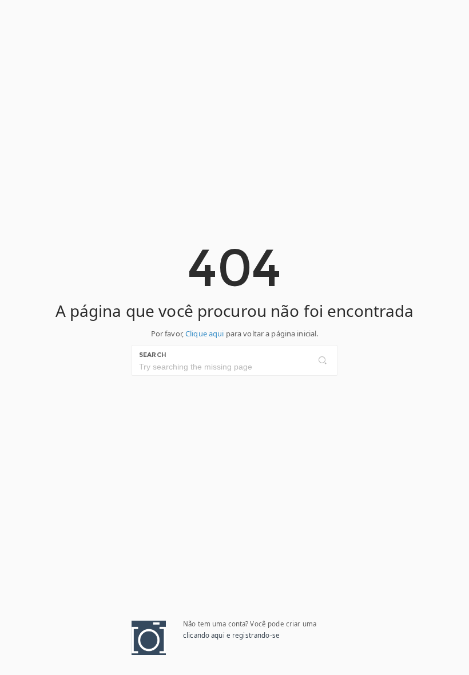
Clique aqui (204, 333)
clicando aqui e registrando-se (231, 635)
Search (152, 355)
